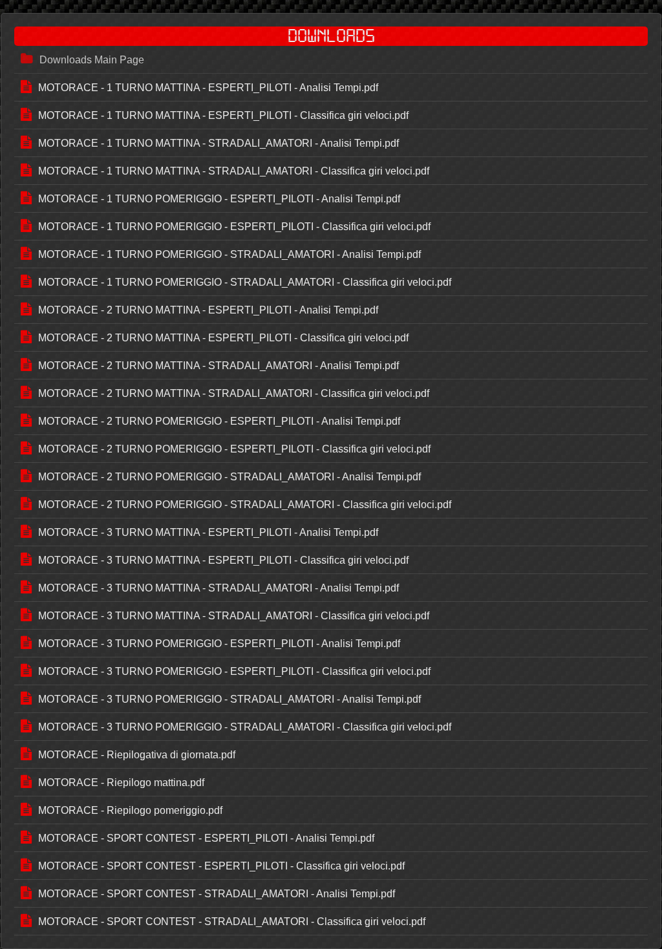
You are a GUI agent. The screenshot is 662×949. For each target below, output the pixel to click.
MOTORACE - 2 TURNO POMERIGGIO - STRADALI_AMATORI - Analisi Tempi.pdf (229, 476)
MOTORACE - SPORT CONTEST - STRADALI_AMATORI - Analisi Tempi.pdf (216, 893)
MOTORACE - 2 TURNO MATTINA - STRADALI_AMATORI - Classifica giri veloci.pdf (233, 393)
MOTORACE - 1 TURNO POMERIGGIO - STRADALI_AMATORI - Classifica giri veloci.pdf (244, 282)
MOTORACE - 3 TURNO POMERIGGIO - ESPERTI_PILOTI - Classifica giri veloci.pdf (234, 671)
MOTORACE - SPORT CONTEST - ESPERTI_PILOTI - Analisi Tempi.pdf (206, 838)
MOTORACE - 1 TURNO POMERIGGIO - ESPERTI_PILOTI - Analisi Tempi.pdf (219, 198)
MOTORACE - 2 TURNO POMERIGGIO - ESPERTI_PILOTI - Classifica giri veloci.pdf (234, 448)
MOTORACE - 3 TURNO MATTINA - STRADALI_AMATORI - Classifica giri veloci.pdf (233, 615)
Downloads (331, 36)
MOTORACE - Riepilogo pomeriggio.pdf (130, 810)
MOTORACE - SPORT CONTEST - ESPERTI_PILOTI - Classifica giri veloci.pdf (221, 865)
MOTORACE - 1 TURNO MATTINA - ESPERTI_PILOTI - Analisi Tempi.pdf (208, 87)
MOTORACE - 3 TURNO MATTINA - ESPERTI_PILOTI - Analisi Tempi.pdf (208, 532)
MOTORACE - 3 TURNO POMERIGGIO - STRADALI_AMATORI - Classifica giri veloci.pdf (244, 726)
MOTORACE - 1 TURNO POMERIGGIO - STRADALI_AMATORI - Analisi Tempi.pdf (229, 254)
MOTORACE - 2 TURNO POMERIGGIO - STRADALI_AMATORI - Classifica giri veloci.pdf (244, 504)
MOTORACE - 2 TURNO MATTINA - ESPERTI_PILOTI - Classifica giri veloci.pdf (223, 337)
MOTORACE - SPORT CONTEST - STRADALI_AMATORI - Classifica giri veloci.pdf (231, 921)
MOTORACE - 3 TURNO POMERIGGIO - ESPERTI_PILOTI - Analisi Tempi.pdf (219, 643)
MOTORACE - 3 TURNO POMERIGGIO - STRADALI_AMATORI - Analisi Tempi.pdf (229, 699)
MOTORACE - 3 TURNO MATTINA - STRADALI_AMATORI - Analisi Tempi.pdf (218, 587)
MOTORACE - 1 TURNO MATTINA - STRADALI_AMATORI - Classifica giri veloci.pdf (233, 170)
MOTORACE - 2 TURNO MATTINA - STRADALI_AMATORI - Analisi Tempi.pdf (218, 365)
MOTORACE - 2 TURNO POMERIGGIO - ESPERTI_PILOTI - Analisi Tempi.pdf (219, 421)
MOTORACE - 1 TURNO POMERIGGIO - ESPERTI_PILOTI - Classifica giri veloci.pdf (234, 226)
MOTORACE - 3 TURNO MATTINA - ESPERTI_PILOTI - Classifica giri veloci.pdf (223, 560)
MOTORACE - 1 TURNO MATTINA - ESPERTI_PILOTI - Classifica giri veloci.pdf (223, 115)
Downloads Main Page (91, 59)
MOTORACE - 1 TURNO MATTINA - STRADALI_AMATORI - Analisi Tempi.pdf (218, 143)
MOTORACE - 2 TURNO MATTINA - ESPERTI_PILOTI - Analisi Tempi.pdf (208, 309)
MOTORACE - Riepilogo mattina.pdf (121, 782)
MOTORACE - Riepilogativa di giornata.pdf (136, 754)
